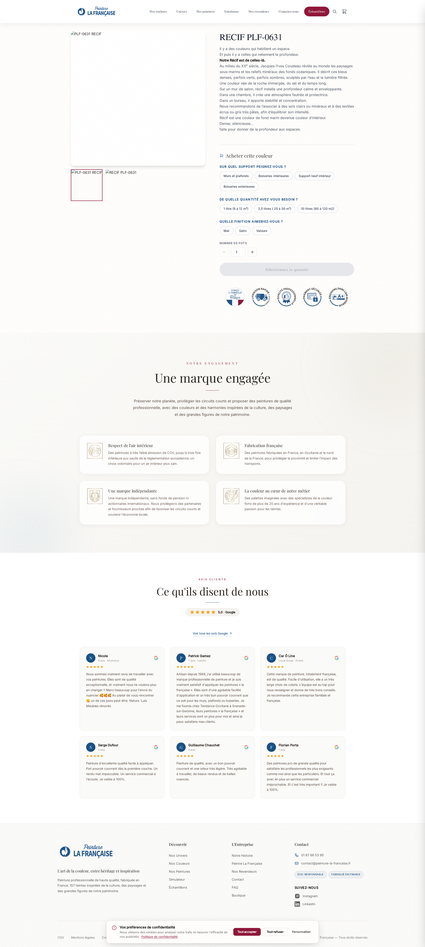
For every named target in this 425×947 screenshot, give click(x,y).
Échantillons (178, 887)
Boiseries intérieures (274, 176)
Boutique (238, 895)
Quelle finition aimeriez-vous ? (251, 221)
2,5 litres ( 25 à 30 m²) (274, 208)
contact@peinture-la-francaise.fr (326, 863)
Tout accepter (247, 931)
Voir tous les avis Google (210, 633)
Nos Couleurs (179, 863)
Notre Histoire (242, 855)
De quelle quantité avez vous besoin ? (259, 199)
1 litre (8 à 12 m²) (236, 208)
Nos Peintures (179, 871)
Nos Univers (178, 855)
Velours (261, 231)
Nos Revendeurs (244, 871)
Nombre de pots (233, 243)
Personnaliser (301, 931)
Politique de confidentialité (159, 936)
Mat (226, 231)
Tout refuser (275, 931)
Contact (238, 879)
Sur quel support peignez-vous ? (253, 166)
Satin (243, 231)
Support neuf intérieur (315, 176)
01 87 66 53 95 (312, 855)
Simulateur (177, 879)
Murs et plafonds (236, 176)
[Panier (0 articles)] (344, 11)
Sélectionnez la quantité (287, 269)
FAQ (235, 887)
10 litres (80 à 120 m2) (317, 208)
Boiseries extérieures (239, 186)
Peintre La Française (247, 863)
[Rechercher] (334, 11)
